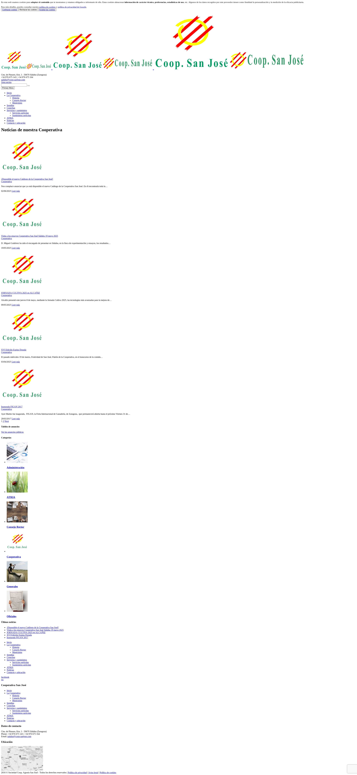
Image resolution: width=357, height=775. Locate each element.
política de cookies (47, 7)
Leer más (16, 191)
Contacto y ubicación (16, 123)
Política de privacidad (77, 772)
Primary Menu (8, 88)
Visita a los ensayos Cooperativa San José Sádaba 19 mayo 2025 (29, 236)
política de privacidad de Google (72, 7)
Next (6, 421)
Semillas (10, 105)
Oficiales (11, 616)
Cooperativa (6, 181)
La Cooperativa (13, 95)
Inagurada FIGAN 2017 (11, 406)
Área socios (6, 82)
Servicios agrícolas (20, 113)
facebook (5, 677)
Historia (15, 98)
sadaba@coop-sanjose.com (13, 80)
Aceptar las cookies (47, 10)
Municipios (17, 103)
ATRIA (10, 118)
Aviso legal (93, 772)
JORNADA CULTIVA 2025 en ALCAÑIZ (20, 293)
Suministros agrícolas (21, 115)
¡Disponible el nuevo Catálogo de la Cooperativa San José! (27, 179)
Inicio (9, 93)
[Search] (28, 85)
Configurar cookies (9, 10)
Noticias (10, 120)
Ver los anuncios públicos (12, 432)
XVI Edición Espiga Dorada (13, 350)
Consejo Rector (19, 100)
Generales (12, 586)
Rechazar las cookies (28, 10)
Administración (15, 467)
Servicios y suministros (17, 110)
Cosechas (11, 108)
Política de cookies (108, 772)
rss (2, 679)
